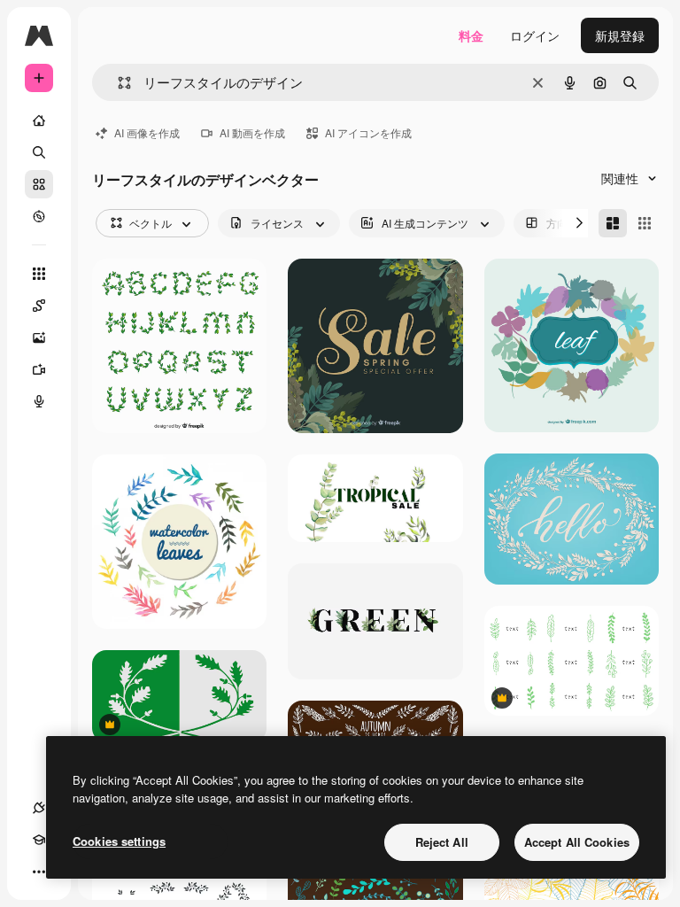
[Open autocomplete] (117, 82)
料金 (471, 35)
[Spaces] (39, 305)
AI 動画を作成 (252, 132)
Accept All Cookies (577, 841)
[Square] (644, 223)
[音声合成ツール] (39, 401)
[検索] (39, 152)
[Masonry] (613, 223)
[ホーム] (39, 120)
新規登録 (620, 35)
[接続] (39, 808)
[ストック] (39, 184)
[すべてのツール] (39, 274)
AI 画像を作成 (147, 132)
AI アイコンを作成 (368, 132)
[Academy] (39, 840)
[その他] (39, 871)
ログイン (535, 35)
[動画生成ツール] (39, 369)
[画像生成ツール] (39, 337)
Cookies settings (119, 841)
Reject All (441, 841)
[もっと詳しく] (39, 216)
